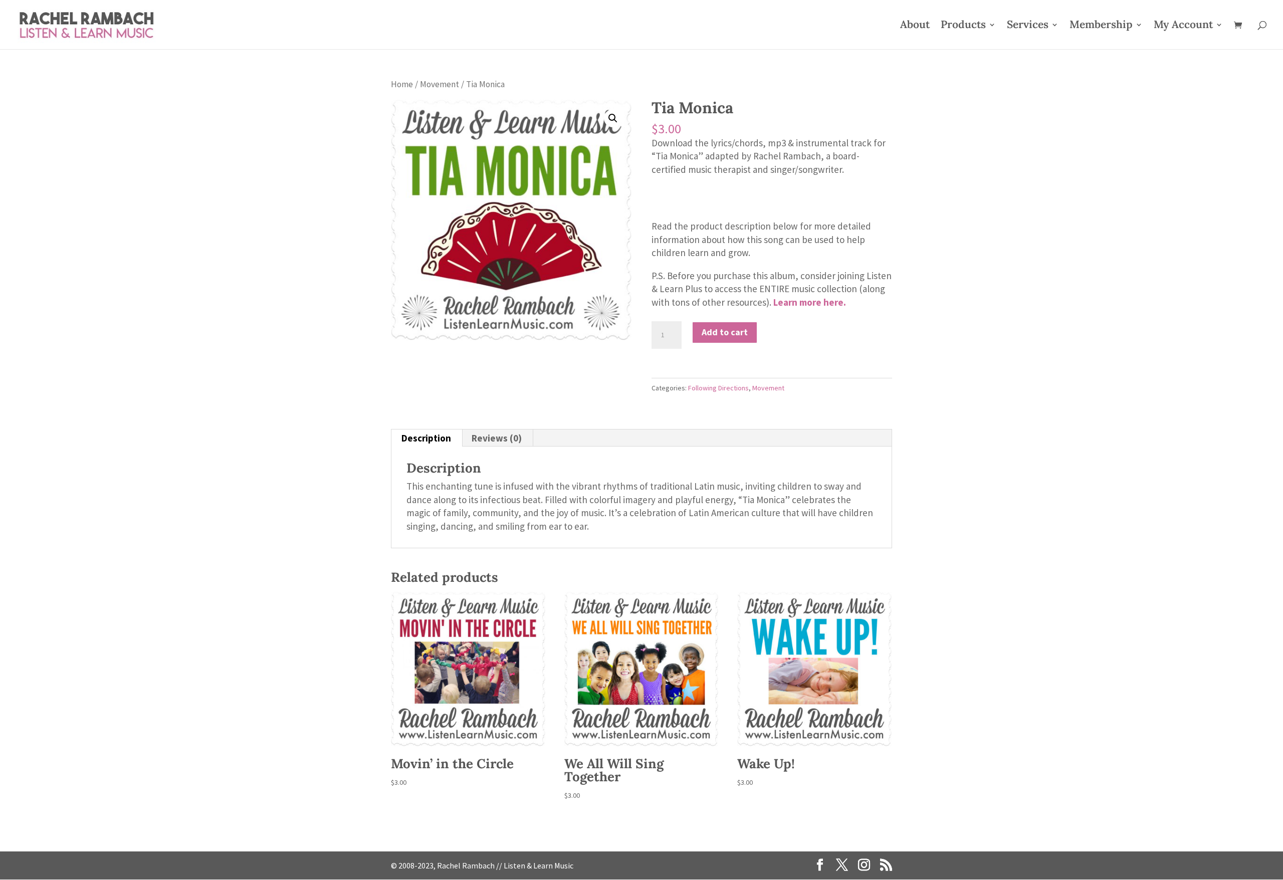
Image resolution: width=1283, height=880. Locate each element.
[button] (613, 118)
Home (402, 84)
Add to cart (725, 332)
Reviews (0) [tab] (497, 438)
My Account (1183, 26)
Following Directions (718, 387)
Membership (1101, 26)
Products (963, 26)
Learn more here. (809, 302)
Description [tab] (426, 438)
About (915, 26)
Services (1027, 26)
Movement (439, 84)
